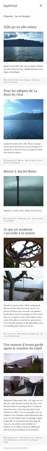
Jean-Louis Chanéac (20, 440)
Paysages (27, 80)
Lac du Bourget (12, 82)
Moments (20, 80)
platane (17, 336)
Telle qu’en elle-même (20, 27)
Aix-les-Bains (31, 160)
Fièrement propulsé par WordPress (15, 448)
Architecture (24, 334)
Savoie (6, 442)
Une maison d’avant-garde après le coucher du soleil (23, 346)
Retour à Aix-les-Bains (20, 171)
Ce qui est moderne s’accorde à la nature (19, 231)
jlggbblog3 (10, 5)
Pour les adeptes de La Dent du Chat (20, 93)
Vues (22, 160)
